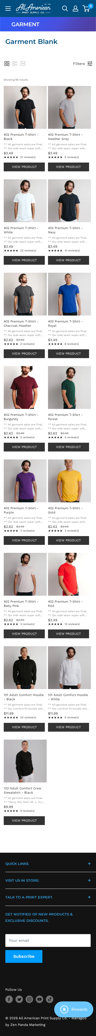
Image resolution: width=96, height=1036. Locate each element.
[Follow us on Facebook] (9, 999)
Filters (79, 63)
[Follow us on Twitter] (19, 999)
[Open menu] (8, 8)
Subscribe (23, 956)
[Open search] (65, 8)
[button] (7, 63)
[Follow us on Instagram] (29, 999)
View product (24, 167)
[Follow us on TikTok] (49, 999)
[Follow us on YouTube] (39, 999)
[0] (86, 8)
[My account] (75, 8)
